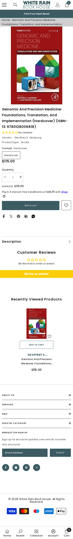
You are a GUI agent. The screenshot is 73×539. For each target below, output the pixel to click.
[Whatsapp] (33, 216)
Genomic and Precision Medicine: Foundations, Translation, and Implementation (36, 361)
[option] (36, 13)
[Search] (15, 5)
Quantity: (8, 170)
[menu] (4, 5)
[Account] (57, 5)
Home (6, 20)
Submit (60, 452)
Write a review (36, 274)
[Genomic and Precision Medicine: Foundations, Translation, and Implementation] (36, 323)
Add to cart (31, 205)
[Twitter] (11, 216)
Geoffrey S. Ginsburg (27, 137)
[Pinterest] (18, 216)
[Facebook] (3, 216)
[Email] (26, 216)
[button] (10, 132)
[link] (66, 205)
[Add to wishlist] (49, 336)
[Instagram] (16, 467)
